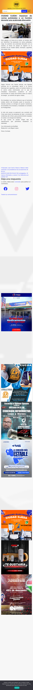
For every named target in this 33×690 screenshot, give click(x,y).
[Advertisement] (16, 150)
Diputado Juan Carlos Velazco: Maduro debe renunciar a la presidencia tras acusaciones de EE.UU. (14, 169)
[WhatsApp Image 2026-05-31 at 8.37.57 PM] (16, 594)
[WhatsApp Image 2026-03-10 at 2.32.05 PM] (16, 458)
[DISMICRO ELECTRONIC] (16, 66)
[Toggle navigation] (29, 11)
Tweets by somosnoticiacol (9, 194)
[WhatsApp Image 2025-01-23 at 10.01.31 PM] (15, 557)
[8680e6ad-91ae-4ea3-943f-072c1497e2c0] (16, 382)
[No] (31, 685)
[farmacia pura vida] (16, 312)
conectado (17, 182)
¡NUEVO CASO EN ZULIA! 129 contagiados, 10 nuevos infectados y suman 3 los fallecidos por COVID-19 (15, 175)
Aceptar (17, 687)
